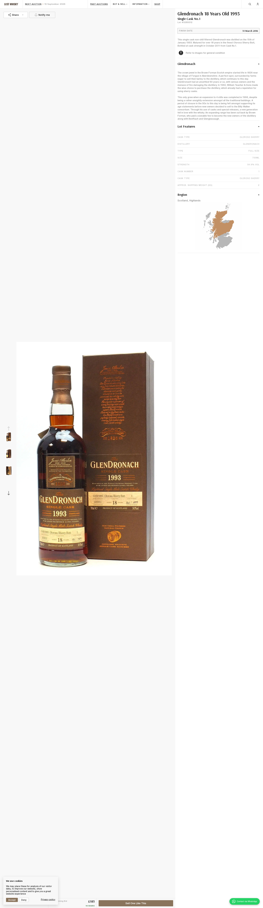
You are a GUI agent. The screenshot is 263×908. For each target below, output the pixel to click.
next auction (33, 4)
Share (15, 15)
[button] (218, 65)
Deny (24, 900)
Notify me (44, 15)
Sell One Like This (135, 903)
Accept (12, 900)
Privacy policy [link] (48, 899)
